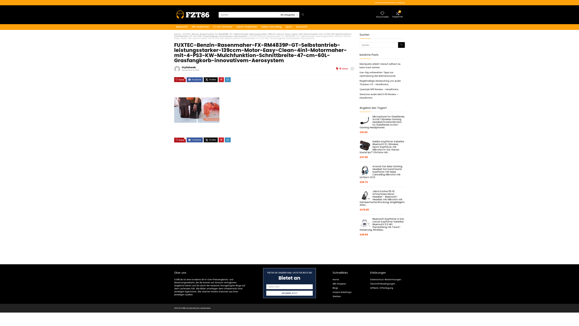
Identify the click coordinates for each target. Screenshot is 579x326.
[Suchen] (302, 15)
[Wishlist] (382, 13)
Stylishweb (189, 67)
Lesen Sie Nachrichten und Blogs (390, 2)
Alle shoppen (339, 283)
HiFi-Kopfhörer (200, 27)
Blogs (335, 287)
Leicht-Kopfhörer (247, 27)
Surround (301, 27)
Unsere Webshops (342, 292)
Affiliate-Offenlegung (381, 287)
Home (177, 34)
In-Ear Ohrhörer (223, 27)
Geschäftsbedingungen (382, 283)
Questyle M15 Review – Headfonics (379, 89)
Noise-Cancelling (271, 27)
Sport (289, 27)
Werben (337, 296)
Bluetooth (182, 27)
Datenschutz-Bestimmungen (385, 279)
